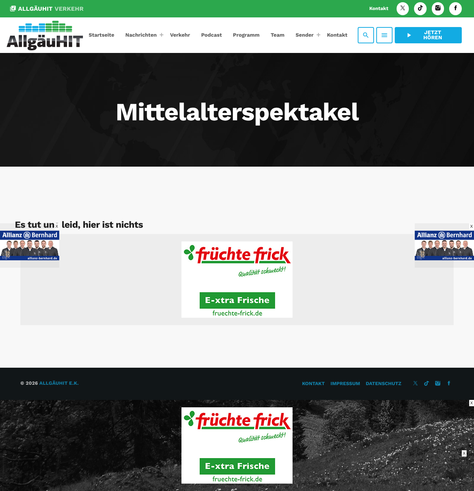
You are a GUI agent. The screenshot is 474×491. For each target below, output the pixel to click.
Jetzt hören (423, 35)
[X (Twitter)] (403, 8)
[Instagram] (438, 8)
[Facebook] (455, 8)
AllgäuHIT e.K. (59, 383)
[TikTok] (420, 8)
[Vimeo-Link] (45, 35)
